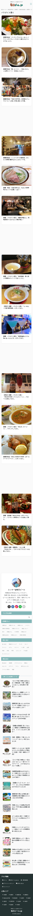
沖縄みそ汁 (23, 631)
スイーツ (16, 647)
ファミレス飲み (6, 669)
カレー (26, 644)
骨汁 (3, 631)
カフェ (10, 647)
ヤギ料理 (16, 631)
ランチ (20, 644)
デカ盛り (26, 650)
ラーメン (4, 647)
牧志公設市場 (6, 898)
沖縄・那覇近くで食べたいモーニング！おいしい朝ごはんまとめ (21, 739)
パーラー (27, 625)
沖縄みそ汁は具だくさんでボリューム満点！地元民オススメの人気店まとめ (21, 851)
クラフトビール (18, 663)
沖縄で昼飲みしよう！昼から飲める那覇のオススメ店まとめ (21, 840)
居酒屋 (10, 663)
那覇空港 (18, 894)
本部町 (18, 904)
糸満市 (22, 898)
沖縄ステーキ (12, 625)
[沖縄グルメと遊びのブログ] (16, 5)
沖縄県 (5, 894)
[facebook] (12, 606)
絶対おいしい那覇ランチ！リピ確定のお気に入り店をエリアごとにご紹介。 (21, 694)
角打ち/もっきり (25, 666)
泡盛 (13, 669)
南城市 (29, 898)
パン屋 (22, 647)
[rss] (20, 606)
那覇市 (11, 894)
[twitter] (9, 606)
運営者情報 (25, 880)
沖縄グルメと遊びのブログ (16, 908)
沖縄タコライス (15, 628)
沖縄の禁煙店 (23, 635)
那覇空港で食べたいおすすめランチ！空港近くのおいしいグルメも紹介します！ (21, 705)
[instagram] (16, 606)
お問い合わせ (20, 883)
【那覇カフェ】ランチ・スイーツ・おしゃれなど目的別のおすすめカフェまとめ (21, 785)
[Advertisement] (16, 120)
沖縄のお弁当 (5, 635)
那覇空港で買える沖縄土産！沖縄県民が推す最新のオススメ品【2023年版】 (21, 796)
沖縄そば (4, 625)
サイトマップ (6, 886)
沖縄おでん (9, 631)
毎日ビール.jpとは (14, 880)
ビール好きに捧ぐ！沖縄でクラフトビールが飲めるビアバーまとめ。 (21, 818)
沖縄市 (25, 901)
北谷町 (19, 901)
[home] (23, 606)
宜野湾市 (12, 901)
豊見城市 (15, 898)
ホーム (5, 880)
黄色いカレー (25, 628)
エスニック (18, 650)
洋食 (8, 650)
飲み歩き (4, 663)
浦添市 (5, 901)
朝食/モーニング (13, 644)
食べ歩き (4, 644)
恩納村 (11, 904)
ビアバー (11, 666)
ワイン (17, 666)
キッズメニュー (6, 653)
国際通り (26, 894)
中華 (12, 650)
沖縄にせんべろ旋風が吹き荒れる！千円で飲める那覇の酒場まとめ (21, 807)
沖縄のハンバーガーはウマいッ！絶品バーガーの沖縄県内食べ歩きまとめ (21, 829)
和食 (3, 650)
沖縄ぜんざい (14, 635)
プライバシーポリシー (8, 883)
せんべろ (4, 666)
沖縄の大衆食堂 (6, 628)
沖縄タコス (20, 625)
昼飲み (25, 663)
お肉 (28, 647)
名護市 (5, 904)
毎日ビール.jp (16, 911)
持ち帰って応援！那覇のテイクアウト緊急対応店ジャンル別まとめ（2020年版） (21, 862)
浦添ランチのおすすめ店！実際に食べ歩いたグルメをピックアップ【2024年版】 (21, 716)
